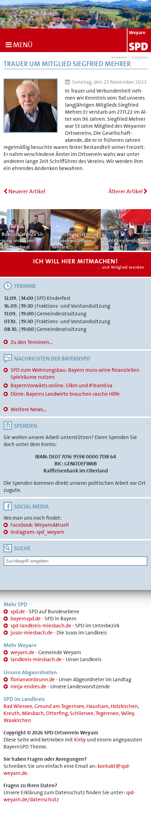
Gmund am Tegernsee (59, 706)
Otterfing (57, 713)
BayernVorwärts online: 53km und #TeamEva (61, 385)
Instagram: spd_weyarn (37, 531)
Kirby (80, 739)
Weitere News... (28, 409)
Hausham (97, 706)
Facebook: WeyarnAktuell (40, 524)
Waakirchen (17, 720)
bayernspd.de (26, 618)
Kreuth (12, 713)
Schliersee (81, 713)
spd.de (18, 611)
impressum (140, 57)
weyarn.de (22, 652)
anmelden (119, 57)
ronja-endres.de (28, 686)
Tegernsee (107, 713)
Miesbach (33, 713)
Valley (127, 713)
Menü (22, 44)
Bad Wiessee (18, 706)
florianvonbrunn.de (33, 679)
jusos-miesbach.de (32, 632)
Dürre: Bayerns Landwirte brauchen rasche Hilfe (65, 393)
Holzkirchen (124, 706)
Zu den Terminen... (31, 342)
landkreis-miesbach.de (36, 659)
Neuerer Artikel (26, 191)
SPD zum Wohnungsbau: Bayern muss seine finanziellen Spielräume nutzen (75, 373)
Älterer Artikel (126, 191)
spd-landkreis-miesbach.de (41, 625)
